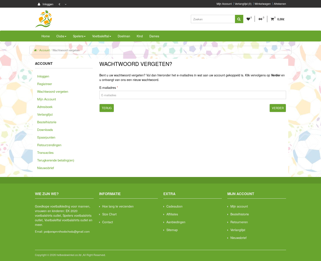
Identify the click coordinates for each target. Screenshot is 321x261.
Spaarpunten (46, 137)
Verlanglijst (45, 114)
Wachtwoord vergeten (65, 50)
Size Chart (109, 214)
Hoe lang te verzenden (118, 206)
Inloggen (47, 4)
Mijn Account (224, 3)
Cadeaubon (174, 206)
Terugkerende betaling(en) (55, 160)
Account (44, 50)
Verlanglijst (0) (243, 3)
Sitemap (172, 230)
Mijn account (239, 206)
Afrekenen (280, 3)
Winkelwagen (263, 3)
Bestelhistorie (46, 122)
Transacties (45, 152)
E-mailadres (107, 87)
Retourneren (239, 222)
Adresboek (45, 106)
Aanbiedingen (175, 222)
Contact (107, 222)
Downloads (45, 129)
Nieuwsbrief (45, 167)
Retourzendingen (49, 145)
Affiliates (172, 214)
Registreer (44, 83)
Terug (107, 108)
